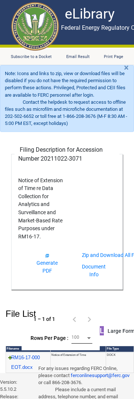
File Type (113, 348)
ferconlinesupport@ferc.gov (100, 375)
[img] (47, 256)
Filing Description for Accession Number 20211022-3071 (60, 154)
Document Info (94, 270)
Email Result (78, 56)
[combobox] (81, 338)
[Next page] (89, 319)
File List (21, 314)
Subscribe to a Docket (31, 56)
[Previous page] (74, 319)
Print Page (113, 56)
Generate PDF (47, 267)
